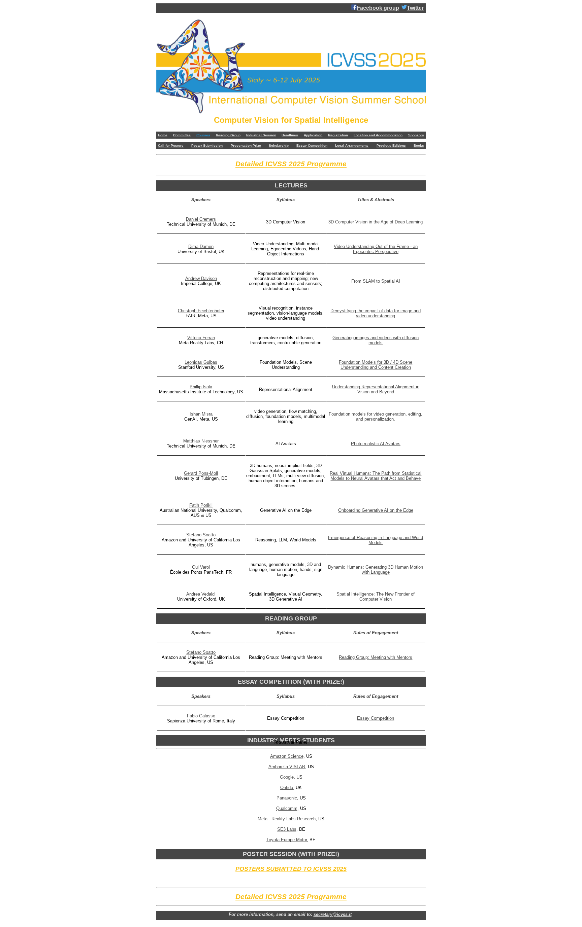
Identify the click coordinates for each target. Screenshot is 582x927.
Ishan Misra (201, 414)
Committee (182, 135)
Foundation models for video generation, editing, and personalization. (375, 417)
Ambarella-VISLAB (286, 766)
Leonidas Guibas (201, 362)
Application (313, 135)
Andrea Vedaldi (201, 594)
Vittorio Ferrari (201, 337)
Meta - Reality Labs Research (287, 818)
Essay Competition (311, 145)
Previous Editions (391, 145)
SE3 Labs (286, 829)
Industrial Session (261, 135)
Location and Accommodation (378, 135)
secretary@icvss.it (333, 914)
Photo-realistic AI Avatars (375, 443)
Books (419, 145)
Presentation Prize (246, 145)
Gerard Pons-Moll (201, 473)
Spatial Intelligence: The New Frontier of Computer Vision (375, 597)
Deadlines (290, 135)
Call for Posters (171, 145)
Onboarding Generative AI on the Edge (375, 510)
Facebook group (378, 8)
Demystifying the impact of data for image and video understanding (375, 313)
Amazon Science (286, 756)
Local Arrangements (351, 145)
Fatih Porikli (201, 505)
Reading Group (228, 135)
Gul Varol (201, 567)
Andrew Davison (201, 278)
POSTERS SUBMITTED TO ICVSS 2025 (291, 868)
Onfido (286, 787)
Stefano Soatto (201, 534)
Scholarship (279, 145)
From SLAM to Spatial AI (375, 281)
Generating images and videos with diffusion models (375, 340)
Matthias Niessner (201, 440)
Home (162, 135)
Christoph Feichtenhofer (201, 310)
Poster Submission (207, 145)
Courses (203, 135)
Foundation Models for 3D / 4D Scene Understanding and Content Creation (375, 365)
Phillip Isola (201, 386)
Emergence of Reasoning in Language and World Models (375, 540)
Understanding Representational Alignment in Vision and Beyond (375, 389)
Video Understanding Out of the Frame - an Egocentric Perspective (376, 249)
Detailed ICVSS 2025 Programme (291, 164)
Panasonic (287, 797)
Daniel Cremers (201, 219)
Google (287, 777)
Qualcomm (286, 808)
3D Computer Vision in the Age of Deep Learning (375, 221)
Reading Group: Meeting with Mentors (375, 657)
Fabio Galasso (201, 715)
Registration (338, 135)
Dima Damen (201, 246)
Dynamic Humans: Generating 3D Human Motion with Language (375, 570)
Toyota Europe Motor (286, 839)
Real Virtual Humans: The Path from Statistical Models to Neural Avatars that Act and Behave (375, 476)
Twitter (415, 8)
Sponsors (416, 135)
